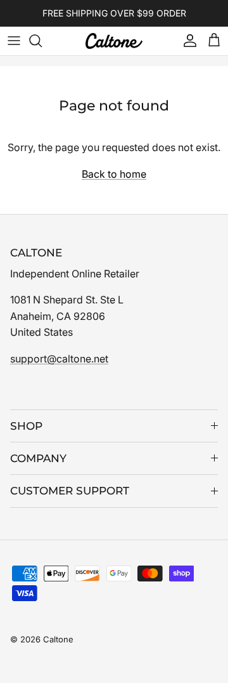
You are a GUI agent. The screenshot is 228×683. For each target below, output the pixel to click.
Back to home (114, 174)
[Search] (42, 41)
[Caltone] (114, 41)
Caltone (58, 639)
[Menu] (14, 41)
